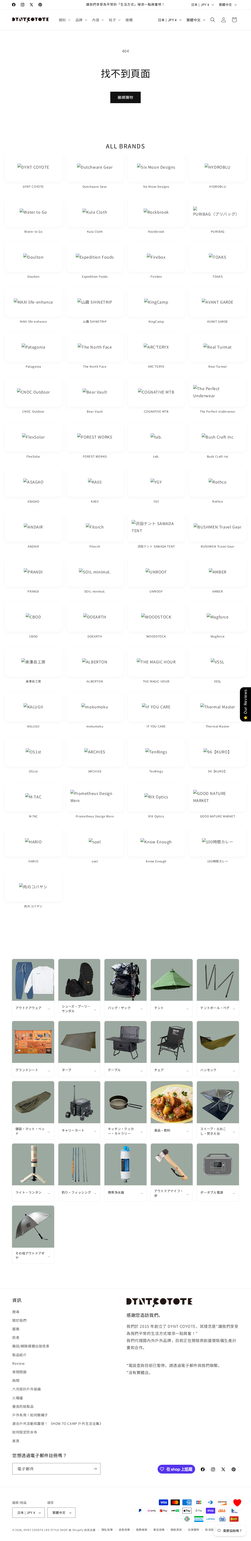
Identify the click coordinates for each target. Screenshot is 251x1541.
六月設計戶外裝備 (26, 1389)
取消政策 (211, 1529)
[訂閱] (94, 1469)
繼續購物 (125, 97)
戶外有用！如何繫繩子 (30, 1414)
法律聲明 (193, 1529)
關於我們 (19, 1320)
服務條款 (142, 1529)
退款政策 (124, 1529)
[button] (64, 20)
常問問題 (19, 1371)
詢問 (15, 1380)
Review (18, 1363)
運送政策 (159, 1529)
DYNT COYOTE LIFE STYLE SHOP (46, 1530)
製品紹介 (19, 1354)
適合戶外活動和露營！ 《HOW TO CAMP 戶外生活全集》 (57, 1423)
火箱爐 (17, 1397)
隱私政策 (107, 1529)
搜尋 (15, 1311)
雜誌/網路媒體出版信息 (31, 1345)
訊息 (15, 1337)
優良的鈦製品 (23, 1406)
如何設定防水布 (24, 1432)
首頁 (15, 1440)
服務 (15, 1328)
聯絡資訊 (176, 1529)
